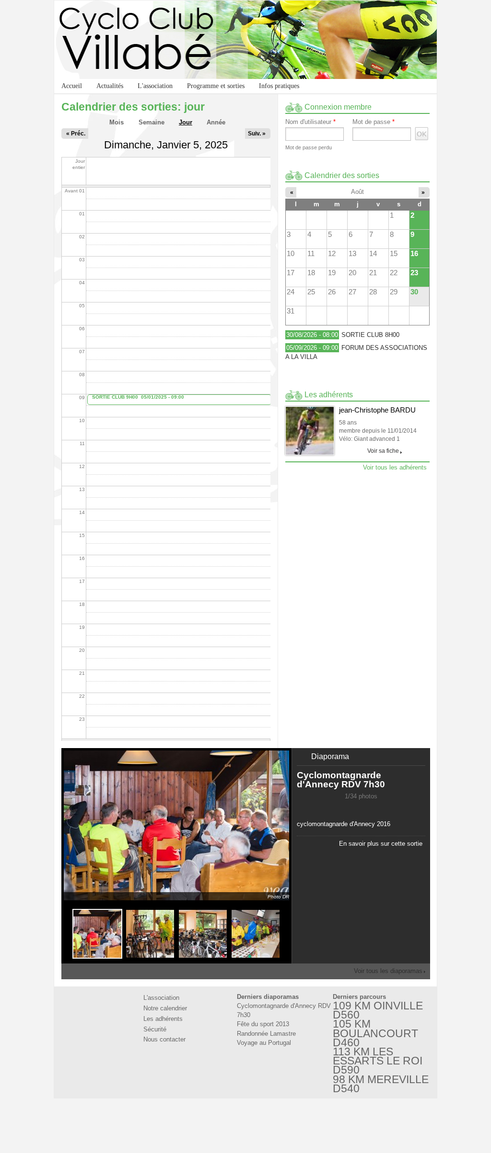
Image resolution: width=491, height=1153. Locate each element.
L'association (155, 86)
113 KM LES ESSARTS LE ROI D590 (377, 1060)
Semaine (151, 122)
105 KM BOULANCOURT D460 (375, 1033)
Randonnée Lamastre (266, 1033)
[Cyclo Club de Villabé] (245, 39)
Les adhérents (163, 1018)
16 (414, 253)
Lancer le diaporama (351, 808)
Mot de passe (373, 122)
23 (414, 273)
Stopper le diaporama (361, 808)
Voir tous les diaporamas (388, 970)
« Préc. (75, 133)
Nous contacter (164, 1039)
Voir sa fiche (383, 451)
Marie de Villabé (275, 1120)
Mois (116, 122)
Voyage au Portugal (264, 1042)
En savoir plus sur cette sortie (380, 843)
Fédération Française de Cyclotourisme (216, 1120)
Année (216, 122)
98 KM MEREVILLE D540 (381, 1084)
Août (357, 191)
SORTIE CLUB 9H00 (115, 397)
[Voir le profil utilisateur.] (309, 430)
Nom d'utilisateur (310, 122)
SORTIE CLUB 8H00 (370, 334)
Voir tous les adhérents (395, 467)
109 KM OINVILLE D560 (378, 1010)
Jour (188, 122)
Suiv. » (257, 133)
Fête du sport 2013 (263, 1024)
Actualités (109, 86)
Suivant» (370, 808)
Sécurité (154, 1029)
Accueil (71, 86)
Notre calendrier (165, 1008)
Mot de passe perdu (308, 147)
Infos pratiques (279, 86)
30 (414, 292)
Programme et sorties (216, 86)
